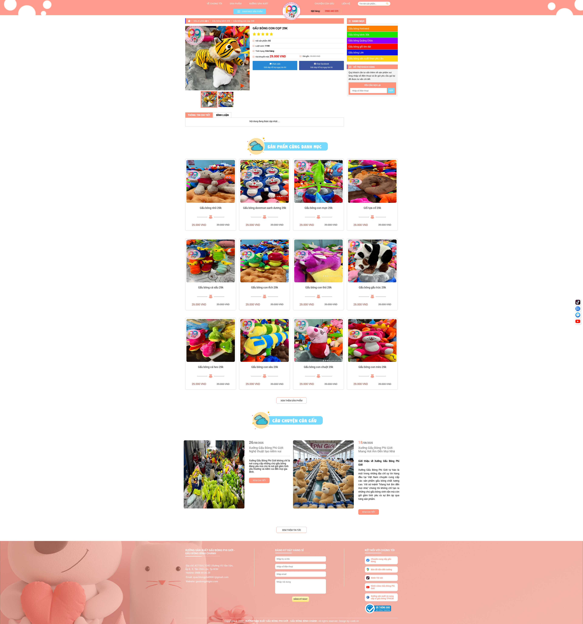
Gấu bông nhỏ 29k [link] (211, 208)
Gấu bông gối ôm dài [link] (359, 46)
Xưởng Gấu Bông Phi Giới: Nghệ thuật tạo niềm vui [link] (266, 449)
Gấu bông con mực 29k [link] (318, 208)
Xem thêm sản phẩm (291, 400)
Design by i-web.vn (349, 620)
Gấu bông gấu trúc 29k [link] (372, 287)
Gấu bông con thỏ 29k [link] (318, 287)
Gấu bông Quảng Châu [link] (360, 40)
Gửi (391, 90)
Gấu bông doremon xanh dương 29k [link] (264, 208)
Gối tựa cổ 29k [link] (372, 208)
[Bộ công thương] (381, 608)
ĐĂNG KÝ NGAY (300, 599)
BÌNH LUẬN (222, 115)
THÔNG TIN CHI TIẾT (199, 115)
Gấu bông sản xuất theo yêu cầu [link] (366, 58)
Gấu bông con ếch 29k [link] (264, 287)
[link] (210, 181)
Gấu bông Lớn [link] (356, 52)
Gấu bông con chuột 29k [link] (318, 367)
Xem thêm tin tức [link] (291, 530)
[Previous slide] (190, 58)
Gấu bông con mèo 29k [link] (372, 367)
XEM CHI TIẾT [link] (259, 480)
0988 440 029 (331, 10)
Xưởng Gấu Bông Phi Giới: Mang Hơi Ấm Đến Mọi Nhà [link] (376, 449)
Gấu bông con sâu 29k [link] (264, 367)
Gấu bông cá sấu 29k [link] (210, 287)
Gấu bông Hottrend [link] (358, 28)
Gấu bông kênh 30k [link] (358, 34)
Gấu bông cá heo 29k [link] (210, 367)
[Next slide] (244, 58)
